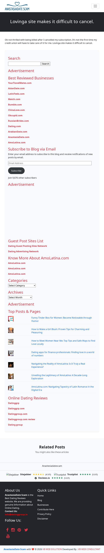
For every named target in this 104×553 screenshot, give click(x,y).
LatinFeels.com (16, 93)
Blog (39, 500)
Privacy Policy (44, 514)
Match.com (14, 99)
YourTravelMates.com (20, 82)
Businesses (43, 504)
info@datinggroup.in (16, 514)
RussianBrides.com (18, 120)
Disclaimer (42, 518)
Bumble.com (15, 104)
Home (40, 495)
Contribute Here (45, 509)
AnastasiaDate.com (18, 137)
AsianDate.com (16, 88)
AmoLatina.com (16, 142)
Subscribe (16, 170)
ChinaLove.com (16, 110)
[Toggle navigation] (95, 6)
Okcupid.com (15, 115)
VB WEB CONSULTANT (89, 549)
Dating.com (14, 126)
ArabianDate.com (17, 131)
